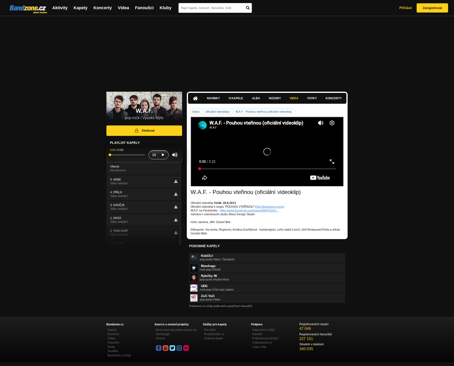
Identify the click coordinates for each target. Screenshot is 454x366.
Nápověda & (263, 330)
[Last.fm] (186, 348)
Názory (275, 98)
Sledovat (148, 130)
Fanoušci (144, 7)
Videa (123, 7)
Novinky (213, 98)
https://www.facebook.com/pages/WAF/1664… (249, 210)
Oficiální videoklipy (217, 111)
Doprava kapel (213, 338)
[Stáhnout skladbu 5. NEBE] (176, 181)
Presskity (210, 330)
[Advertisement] (227, 51)
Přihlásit (405, 8)
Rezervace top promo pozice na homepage (176, 332)
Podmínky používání (265, 338)
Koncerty (102, 7)
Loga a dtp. (259, 347)
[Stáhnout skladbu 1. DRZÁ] (176, 220)
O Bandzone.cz (262, 342)
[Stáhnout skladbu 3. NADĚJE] (176, 207)
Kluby (165, 7)
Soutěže (113, 351)
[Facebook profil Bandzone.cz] (159, 348)
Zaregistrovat (432, 8)
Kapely (80, 7)
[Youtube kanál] (165, 348)
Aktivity (60, 7)
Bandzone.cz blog (119, 355)
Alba (256, 98)
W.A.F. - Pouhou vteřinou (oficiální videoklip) (264, 111)
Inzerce (160, 338)
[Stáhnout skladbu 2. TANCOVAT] (176, 232)
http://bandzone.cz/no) (270, 206)
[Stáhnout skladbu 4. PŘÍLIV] (176, 194)
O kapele (236, 98)
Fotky (312, 98)
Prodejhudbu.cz (214, 334)
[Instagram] (179, 348)
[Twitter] (172, 348)
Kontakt (257, 334)
